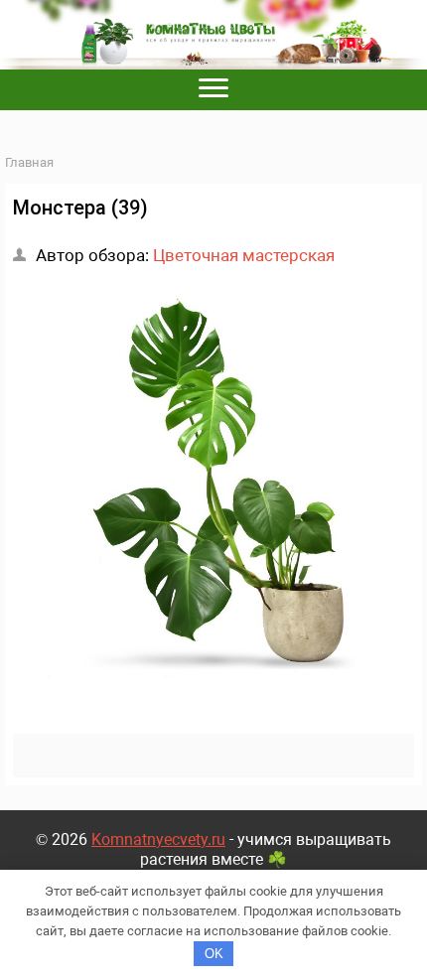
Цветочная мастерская (244, 255)
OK (214, 953)
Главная (29, 162)
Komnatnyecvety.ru (158, 839)
